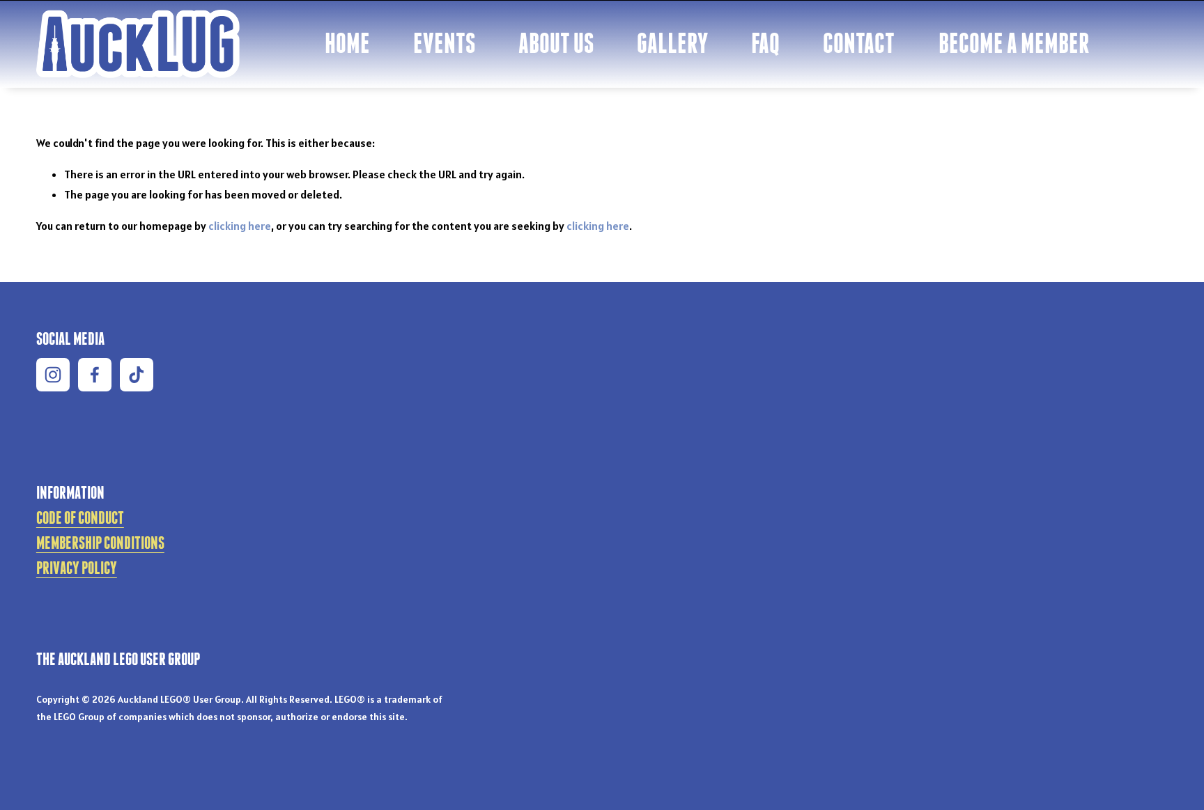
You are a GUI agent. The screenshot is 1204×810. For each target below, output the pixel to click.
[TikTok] (136, 374)
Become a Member (1014, 42)
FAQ (765, 42)
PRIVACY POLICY (76, 568)
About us (556, 42)
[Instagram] (53, 374)
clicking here (239, 226)
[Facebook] (94, 374)
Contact (859, 42)
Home (347, 42)
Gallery (672, 42)
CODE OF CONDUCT (80, 517)
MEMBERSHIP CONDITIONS (100, 542)
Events (444, 42)
